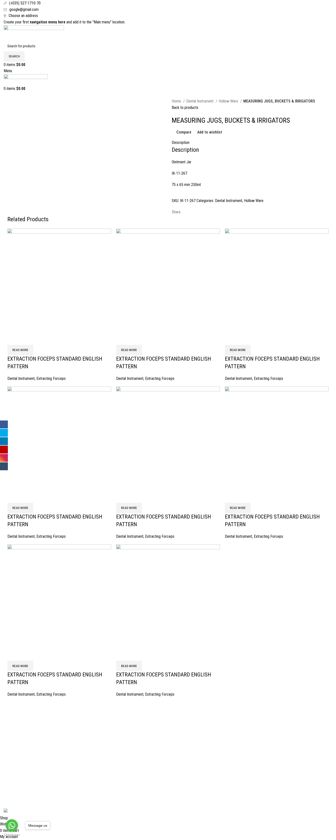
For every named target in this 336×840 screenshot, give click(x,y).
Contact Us (12, 739)
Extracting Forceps (51, 378)
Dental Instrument (200, 101)
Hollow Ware (229, 101)
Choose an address (23, 15)
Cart (7, 729)
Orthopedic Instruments (274, 757)
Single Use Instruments (273, 766)
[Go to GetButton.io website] (12, 835)
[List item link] (168, 770)
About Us (11, 720)
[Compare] (13, 339)
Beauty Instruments (271, 739)
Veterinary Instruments (273, 748)
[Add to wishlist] (40, 339)
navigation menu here (47, 22)
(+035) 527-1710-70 (25, 3)
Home (177, 101)
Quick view (27, 339)
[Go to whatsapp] (12, 825)
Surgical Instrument (271, 720)
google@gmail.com (24, 9)
